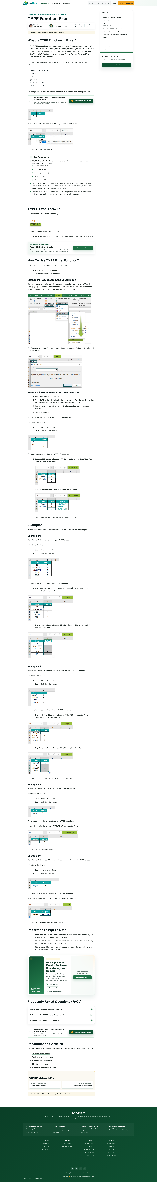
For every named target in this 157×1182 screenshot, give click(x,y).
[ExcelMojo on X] (80, 1168)
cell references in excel (70, 406)
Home (31, 14)
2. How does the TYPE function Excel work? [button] (47, 1015)
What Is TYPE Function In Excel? (112, 17)
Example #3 (107, 46)
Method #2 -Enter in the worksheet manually (116, 34)
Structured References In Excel (44, 1067)
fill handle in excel (81, 625)
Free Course (56, 3)
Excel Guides (89, 1143)
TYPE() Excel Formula (109, 26)
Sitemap (89, 1173)
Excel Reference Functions (45, 14)
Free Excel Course (67, 1146)
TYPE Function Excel (60, 14)
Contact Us (46, 1146)
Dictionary (111, 1146)
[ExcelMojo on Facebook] (84, 1168)
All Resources (46, 1149)
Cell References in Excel (41, 1054)
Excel (35, 14)
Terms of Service (111, 1155)
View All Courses (82, 977)
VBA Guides (89, 1146)
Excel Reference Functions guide (48, 1094)
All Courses (43, 3)
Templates (111, 1149)
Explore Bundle (83, 248)
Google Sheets (89, 1155)
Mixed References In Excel (42, 1060)
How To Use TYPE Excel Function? (112, 29)
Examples (105, 37)
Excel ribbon (52, 270)
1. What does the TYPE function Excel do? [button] (46, 1009)
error (44, 922)
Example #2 (107, 43)
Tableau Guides (89, 1152)
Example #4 (107, 49)
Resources (67, 3)
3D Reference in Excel (40, 1064)
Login (114, 3)
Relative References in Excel (43, 1057)
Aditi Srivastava (37, 26)
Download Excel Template (83, 100)
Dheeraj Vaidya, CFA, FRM (60, 26)
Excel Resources (70, 1094)
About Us (46, 1143)
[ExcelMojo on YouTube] (76, 1168)
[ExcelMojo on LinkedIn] (72, 1168)
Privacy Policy (111, 1152)
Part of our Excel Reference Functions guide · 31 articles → (48, 32)
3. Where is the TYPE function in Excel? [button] (45, 1020)
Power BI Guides (89, 1149)
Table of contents (108, 20)
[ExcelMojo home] (30, 3)
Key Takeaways (107, 23)
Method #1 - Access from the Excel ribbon (115, 31)
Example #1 (107, 40)
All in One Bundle (126, 3)
